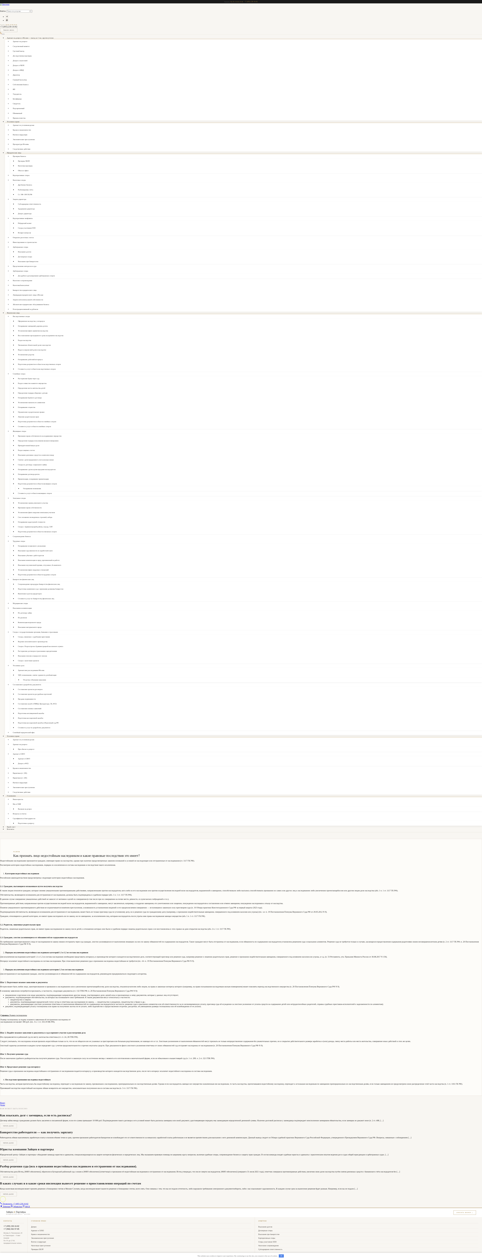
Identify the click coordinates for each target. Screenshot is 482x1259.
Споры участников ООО (27, 228)
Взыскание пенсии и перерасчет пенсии (32, 656)
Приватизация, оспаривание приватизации (33, 479)
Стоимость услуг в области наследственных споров (37, 369)
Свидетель (16, 104)
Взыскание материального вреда (30, 627)
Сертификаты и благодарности (24, 818)
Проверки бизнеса (19, 156)
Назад (2, 1103)
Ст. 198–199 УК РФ (25, 194)
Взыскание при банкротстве (28, 261)
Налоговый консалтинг (21, 285)
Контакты (10, 829)
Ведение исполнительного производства (32, 642)
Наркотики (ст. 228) (20, 773)
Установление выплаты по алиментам (31, 402)
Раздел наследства (24, 340)
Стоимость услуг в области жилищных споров (35, 493)
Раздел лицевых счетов (26, 450)
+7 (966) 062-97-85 (11, 1229)
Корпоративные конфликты (23, 218)
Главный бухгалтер (20, 80)
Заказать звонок (8, 30)
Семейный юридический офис (24, 732)
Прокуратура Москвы (21, 144)
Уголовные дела (18, 665)
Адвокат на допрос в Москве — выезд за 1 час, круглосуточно (30, 38)
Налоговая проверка (25, 166)
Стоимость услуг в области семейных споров (34, 426)
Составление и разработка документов (27, 685)
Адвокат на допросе (20, 744)
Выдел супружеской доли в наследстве (32, 350)
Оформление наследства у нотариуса (31, 321)
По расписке (22, 618)
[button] (3, 1199)
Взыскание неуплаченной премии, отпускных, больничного (39, 565)
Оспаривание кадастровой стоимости (31, 522)
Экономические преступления (24, 139)
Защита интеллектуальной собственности (28, 300)
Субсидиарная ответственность (29, 204)
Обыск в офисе (23, 171)
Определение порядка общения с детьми (32, 393)
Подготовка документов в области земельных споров (37, 532)
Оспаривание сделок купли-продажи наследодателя (36, 469)
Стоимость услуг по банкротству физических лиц (36, 599)
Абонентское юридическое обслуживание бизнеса (31, 304)
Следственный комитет (21, 46)
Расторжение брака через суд (28, 379)
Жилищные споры (19, 431)
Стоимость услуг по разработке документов (34, 728)
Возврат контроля (24, 233)
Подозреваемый (18, 108)
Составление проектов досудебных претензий (35, 694)
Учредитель (17, 94)
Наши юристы (18, 799)
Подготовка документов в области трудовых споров (37, 575)
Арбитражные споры (20, 247)
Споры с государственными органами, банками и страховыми (35, 632)
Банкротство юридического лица (25, 290)
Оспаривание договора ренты (29, 474)
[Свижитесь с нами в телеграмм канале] (7, 16)
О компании (11, 796)
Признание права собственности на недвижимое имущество (40, 436)
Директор (16, 75)
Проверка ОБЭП (24, 161)
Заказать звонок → (464, 1212)
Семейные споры (19, 374)
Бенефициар (17, 99)
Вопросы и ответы (19, 814)
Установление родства (26, 355)
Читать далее (8, 1126)
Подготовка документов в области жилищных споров (37, 484)
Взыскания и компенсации (22, 608)
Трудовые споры (19, 541)
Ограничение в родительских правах (31, 412)
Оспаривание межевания (32, 488)
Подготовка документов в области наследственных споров (39, 364)
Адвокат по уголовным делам (23, 125)
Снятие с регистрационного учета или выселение (36, 460)
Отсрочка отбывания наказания (34, 680)
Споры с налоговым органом (28, 661)
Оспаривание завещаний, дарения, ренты (33, 326)
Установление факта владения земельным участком (36, 512)
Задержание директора (26, 209)
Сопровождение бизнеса (22, 536)
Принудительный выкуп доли (28, 445)
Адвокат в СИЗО (19, 754)
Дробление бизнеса (25, 185)
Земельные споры (19, 498)
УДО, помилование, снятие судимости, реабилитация (37, 675)
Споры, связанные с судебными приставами (34, 637)
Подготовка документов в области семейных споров (37, 422)
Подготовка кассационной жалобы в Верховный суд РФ (38, 723)
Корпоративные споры (21, 175)
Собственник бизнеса (20, 85)
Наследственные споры (21, 316)
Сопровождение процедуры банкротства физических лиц (39, 584)
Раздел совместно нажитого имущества (32, 383)
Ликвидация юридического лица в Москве (28, 295)
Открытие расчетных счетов (23, 237)
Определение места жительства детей (31, 388)
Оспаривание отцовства (26, 407)
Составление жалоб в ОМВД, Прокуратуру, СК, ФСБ (37, 704)
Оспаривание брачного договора (30, 398)
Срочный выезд (18, 51)
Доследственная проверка (22, 56)
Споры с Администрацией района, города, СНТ (35, 527)
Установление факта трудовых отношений (33, 570)
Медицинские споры (20, 603)
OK (281, 1256)
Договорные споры (25, 257)
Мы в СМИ (17, 804)
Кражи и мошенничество (22, 130)
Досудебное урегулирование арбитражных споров (36, 276)
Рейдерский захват (25, 223)
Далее (2, 1105)
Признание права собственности (30, 508)
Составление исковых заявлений (29, 708)
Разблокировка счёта (25, 190)
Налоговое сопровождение (22, 280)
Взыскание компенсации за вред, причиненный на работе (39, 560)
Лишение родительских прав (28, 417)
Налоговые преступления (40, 1246)
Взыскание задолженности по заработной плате (35, 551)
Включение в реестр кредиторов (30, 594)
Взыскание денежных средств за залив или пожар (36, 455)
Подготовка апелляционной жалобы (31, 713)
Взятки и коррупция (20, 135)
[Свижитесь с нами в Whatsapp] (7, 20)
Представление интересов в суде (25, 266)
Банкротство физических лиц (23, 579)
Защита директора (19, 199)
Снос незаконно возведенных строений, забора (35, 517)
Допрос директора (25, 214)
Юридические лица (14, 153)
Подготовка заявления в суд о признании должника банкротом (40, 589)
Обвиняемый (17, 113)
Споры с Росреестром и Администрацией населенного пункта (40, 646)
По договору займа (25, 613)
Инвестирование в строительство (25, 242)
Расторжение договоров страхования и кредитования (37, 651)
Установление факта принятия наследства (33, 331)
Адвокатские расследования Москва (31, 670)
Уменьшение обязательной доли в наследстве (34, 345)
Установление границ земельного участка (33, 503)
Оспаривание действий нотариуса (30, 359)
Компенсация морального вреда (29, 622)
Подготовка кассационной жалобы (30, 718)
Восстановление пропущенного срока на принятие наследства (40, 336)
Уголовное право (13, 122)
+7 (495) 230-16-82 (251, 2)
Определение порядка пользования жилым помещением (38, 441)
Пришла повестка (19, 118)
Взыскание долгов (24, 252)
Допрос (34, 1227)
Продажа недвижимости (27, 699)
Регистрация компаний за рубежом (25, 309)
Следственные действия (21, 149)
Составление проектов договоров (30, 689)
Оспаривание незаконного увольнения (32, 546)
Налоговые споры (19, 180)
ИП (14, 89)
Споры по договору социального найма (32, 465)
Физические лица (13, 313)
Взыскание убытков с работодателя (31, 555)
